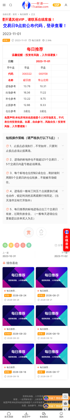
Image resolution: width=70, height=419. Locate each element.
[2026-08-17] (51, 354)
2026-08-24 (15, 295)
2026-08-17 (48, 371)
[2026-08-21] (51, 277)
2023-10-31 (9, 256)
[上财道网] (35, 5)
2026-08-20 (15, 333)
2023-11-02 (60, 256)
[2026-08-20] (18, 315)
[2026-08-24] (18, 277)
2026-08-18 (15, 371)
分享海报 (62, 245)
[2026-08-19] (51, 315)
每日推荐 (36, 40)
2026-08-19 (48, 333)
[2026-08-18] (18, 354)
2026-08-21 (48, 295)
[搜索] (10, 5)
